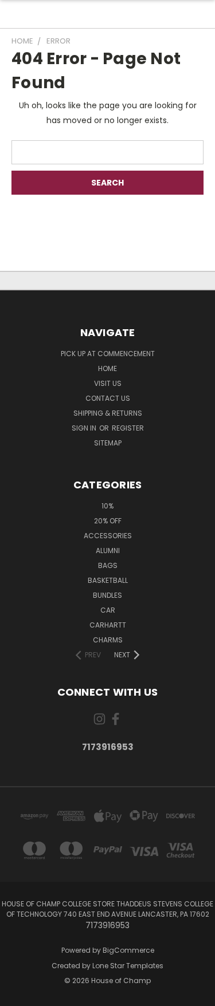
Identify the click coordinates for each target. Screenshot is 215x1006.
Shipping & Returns (107, 413)
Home (107, 368)
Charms (108, 640)
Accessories (108, 536)
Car (107, 610)
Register (128, 428)
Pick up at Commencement (108, 353)
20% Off (108, 521)
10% (107, 506)
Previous (17, 994)
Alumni (108, 550)
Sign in (85, 428)
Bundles (107, 595)
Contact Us (107, 398)
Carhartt (107, 625)
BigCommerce (128, 950)
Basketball (108, 580)
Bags (108, 565)
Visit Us (108, 383)
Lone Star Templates (127, 966)
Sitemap (108, 443)
